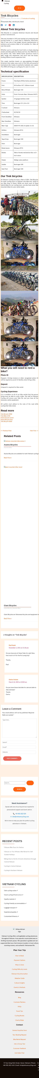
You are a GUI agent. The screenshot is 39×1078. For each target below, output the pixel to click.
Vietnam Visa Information (19, 974)
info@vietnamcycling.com (20, 816)
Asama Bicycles (11, 445)
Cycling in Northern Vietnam (13, 870)
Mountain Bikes (15, 18)
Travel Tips (19, 1011)
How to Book (19, 955)
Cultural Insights (19, 983)
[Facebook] (2, 25)
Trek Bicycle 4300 (6, 421)
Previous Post (6, 430)
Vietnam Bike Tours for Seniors (14, 847)
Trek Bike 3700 (5, 416)
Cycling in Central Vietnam (12, 866)
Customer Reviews (19, 1002)
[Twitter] (6, 25)
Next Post (34, 430)
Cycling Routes (19, 1015)
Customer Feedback (19, 1048)
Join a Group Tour (19, 1044)
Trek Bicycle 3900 (6, 414)
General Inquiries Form (19, 1030)
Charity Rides (19, 1020)
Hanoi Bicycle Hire (7, 419)
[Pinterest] (10, 25)
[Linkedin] (14, 25)
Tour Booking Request (19, 1035)
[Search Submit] (30, 783)
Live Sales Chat (19, 1053)
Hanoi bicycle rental (7, 417)
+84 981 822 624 (20, 813)
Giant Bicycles (10, 605)
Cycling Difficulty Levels (19, 969)
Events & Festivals (19, 987)
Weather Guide (19, 978)
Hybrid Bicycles (5, 18)
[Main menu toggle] (19, 8)
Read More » (8, 457)
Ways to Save (19, 965)
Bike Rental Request (19, 1039)
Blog (19, 997)
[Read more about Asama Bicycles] (14, 441)
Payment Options (19, 960)
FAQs (19, 1006)
